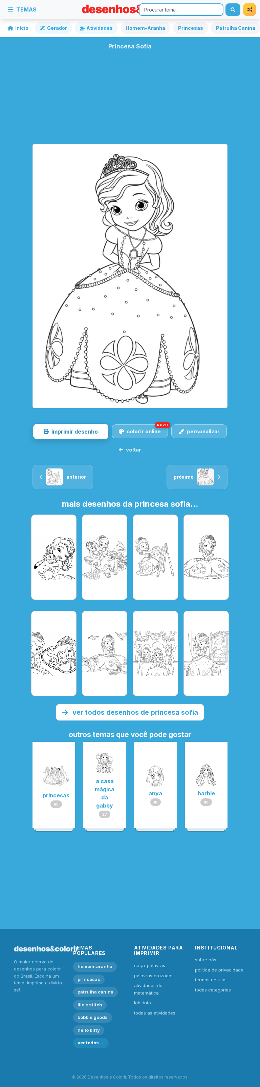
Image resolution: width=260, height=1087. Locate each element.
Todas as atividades (154, 1013)
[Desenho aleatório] (249, 9)
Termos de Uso (210, 979)
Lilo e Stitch (90, 1004)
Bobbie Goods (93, 1017)
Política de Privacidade (219, 970)
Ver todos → (91, 1042)
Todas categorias (213, 989)
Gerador (57, 28)
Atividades (99, 28)
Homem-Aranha (145, 28)
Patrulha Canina (95, 992)
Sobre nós (205, 959)
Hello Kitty (89, 1030)
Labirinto (142, 1002)
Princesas (190, 28)
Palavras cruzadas (154, 975)
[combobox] (181, 9)
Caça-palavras (149, 965)
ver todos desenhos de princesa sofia (134, 712)
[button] (70, 431)
